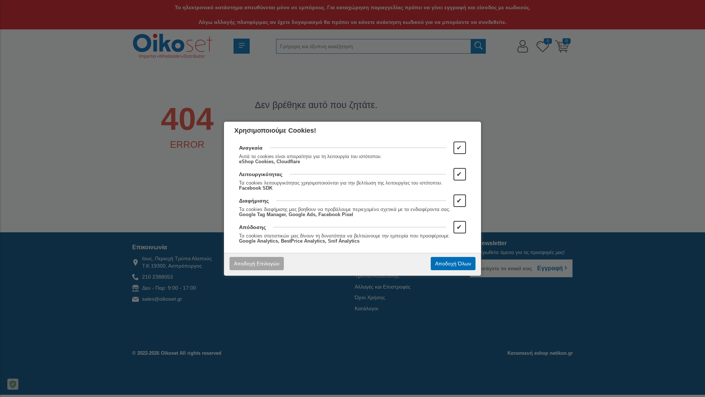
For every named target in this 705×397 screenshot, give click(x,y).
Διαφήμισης (254, 201)
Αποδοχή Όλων (453, 264)
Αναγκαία (251, 148)
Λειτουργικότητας (260, 174)
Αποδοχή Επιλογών (256, 264)
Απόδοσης (252, 227)
